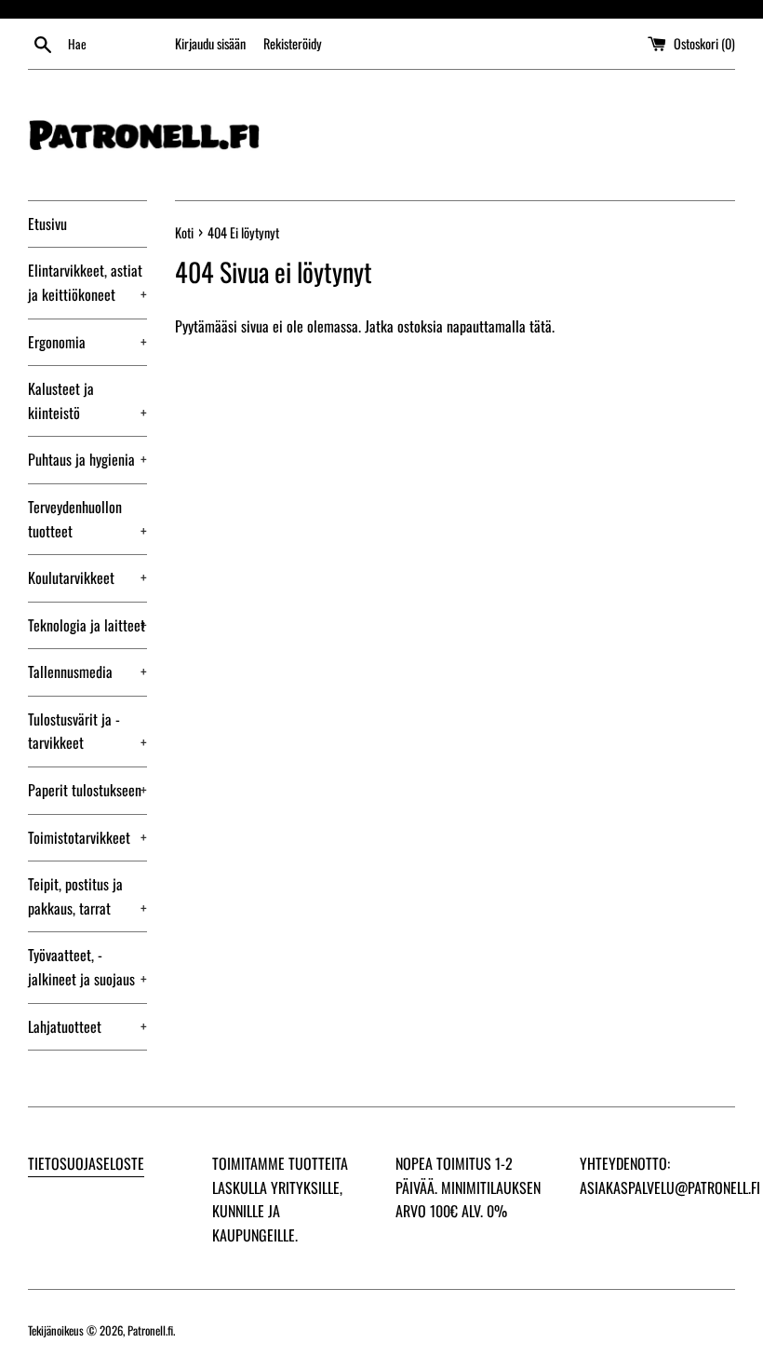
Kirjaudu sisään (210, 43)
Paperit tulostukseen (87, 790)
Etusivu (47, 223)
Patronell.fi (150, 1330)
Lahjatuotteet (87, 1026)
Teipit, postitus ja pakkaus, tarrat (87, 896)
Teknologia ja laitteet (87, 625)
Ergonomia (87, 342)
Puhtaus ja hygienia (87, 459)
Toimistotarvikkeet (87, 837)
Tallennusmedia (87, 671)
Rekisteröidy (292, 43)
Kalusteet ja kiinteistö (87, 400)
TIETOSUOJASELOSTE (86, 1163)
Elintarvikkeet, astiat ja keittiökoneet (87, 282)
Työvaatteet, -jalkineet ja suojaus (87, 966)
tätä (540, 326)
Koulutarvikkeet (87, 577)
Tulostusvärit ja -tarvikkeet (87, 731)
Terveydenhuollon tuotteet (87, 518)
